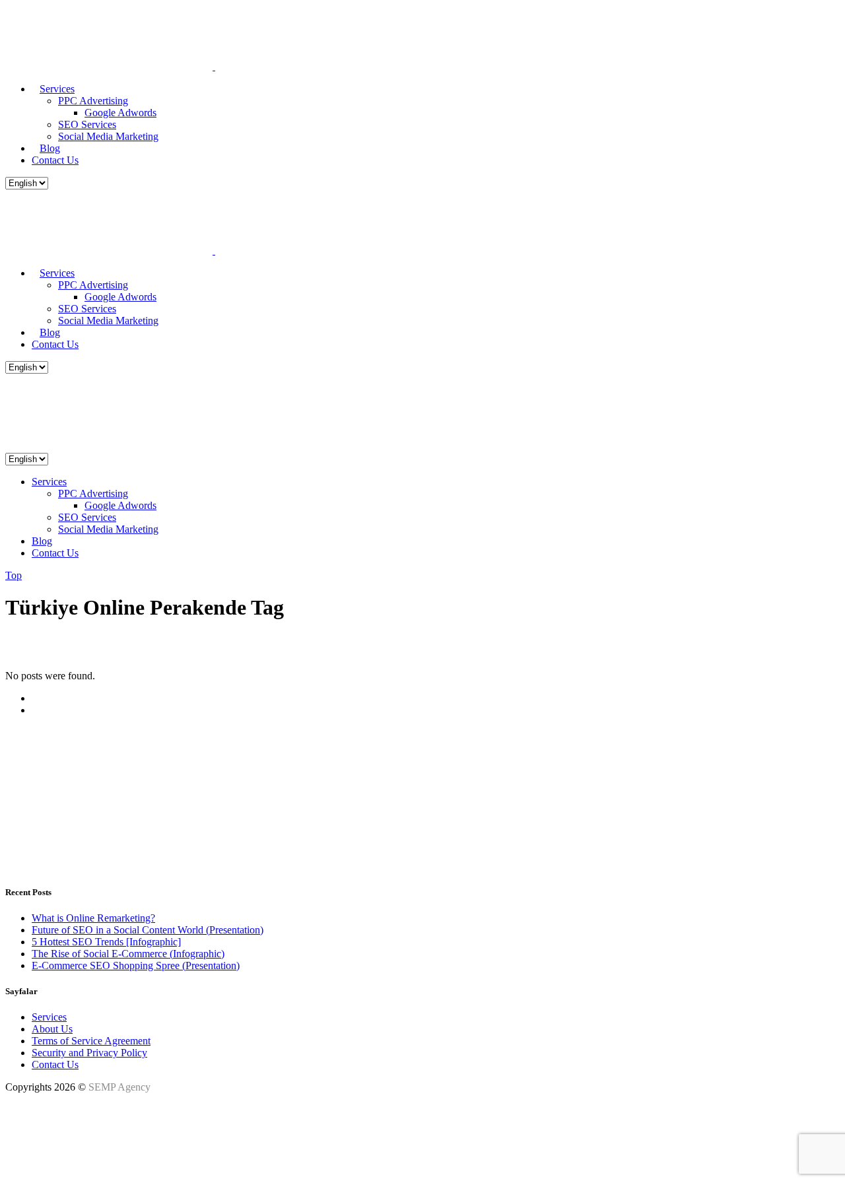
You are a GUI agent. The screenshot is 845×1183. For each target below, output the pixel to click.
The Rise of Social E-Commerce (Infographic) (128, 953)
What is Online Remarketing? (93, 918)
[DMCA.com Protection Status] (38, 1166)
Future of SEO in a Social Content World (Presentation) (147, 929)
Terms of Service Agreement (91, 1040)
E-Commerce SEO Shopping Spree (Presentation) (136, 965)
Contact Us (55, 1064)
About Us (52, 1028)
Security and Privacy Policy (89, 1052)
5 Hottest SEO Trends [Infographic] (106, 941)
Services (49, 1017)
